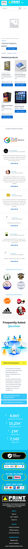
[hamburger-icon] (24, 8)
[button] (14, 363)
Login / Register (14, 517)
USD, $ (3, 2)
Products (7, 38)
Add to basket (11, 48)
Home (2, 38)
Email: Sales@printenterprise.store (14, 546)
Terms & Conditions (14, 543)
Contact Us (14, 519)
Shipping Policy (14, 540)
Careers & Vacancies (14, 527)
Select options (7, 85)
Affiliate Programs (14, 530)
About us (14, 514)
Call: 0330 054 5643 (14, 533)
